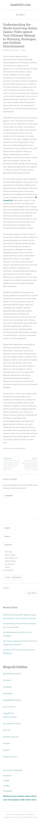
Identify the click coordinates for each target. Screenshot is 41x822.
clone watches (9, 707)
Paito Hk (6, 730)
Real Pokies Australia (12, 673)
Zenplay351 (7, 791)
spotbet (6, 750)
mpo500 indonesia (11, 737)
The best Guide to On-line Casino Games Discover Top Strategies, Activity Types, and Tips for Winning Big (11, 464)
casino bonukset (10, 717)
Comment (9, 497)
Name (8, 528)
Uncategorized (18, 448)
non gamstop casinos (12, 723)
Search (6, 588)
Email (8, 536)
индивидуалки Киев (12, 700)
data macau (8, 693)
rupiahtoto (7, 775)
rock (23, 50)
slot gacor (7, 680)
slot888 (6, 780)
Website (8, 545)
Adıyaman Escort (10, 756)
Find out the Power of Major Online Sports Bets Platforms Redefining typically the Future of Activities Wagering (30, 464)
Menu (22, 15)
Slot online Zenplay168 (12, 770)
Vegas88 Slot (8, 713)
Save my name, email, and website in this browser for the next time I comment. (11, 561)
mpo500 (6, 743)
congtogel (7, 687)
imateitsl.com (20, 5)
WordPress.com (30, 817)
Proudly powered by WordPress (20, 814)
